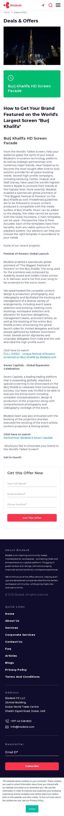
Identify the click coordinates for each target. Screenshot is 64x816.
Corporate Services (20, 634)
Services (11, 627)
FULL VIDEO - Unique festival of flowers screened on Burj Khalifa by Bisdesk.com (30, 355)
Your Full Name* (16, 483)
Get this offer (32, 517)
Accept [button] (32, 808)
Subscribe (32, 766)
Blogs (9, 662)
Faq (8, 648)
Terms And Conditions (22, 676)
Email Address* (16, 494)
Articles (11, 655)
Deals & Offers (21, 12)
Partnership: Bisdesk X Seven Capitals (28, 437)
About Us (12, 620)
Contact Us (14, 641)
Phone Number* (16, 504)
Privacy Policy (16, 669)
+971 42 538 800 (20, 721)
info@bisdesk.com (22, 726)
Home (9, 613)
